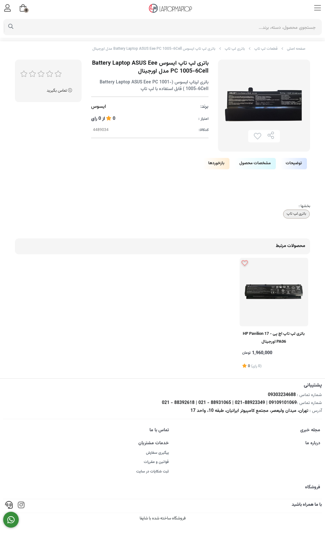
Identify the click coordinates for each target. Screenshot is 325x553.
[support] (9, 506)
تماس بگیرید (57, 91)
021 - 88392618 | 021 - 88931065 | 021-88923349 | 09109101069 (229, 403)
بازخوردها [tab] (216, 163)
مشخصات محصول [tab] (255, 163)
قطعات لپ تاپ (266, 49)
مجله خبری (310, 430)
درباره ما (312, 443)
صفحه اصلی (296, 49)
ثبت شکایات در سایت (152, 471)
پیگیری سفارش (157, 453)
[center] (10, 27)
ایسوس (98, 106)
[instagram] (21, 506)
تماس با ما (159, 430)
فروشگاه (312, 487)
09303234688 (282, 395)
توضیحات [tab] (294, 163)
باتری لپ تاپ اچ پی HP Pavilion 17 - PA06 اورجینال (274, 338)
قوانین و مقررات (156, 462)
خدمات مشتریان (153, 443)
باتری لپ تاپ (235, 49)
